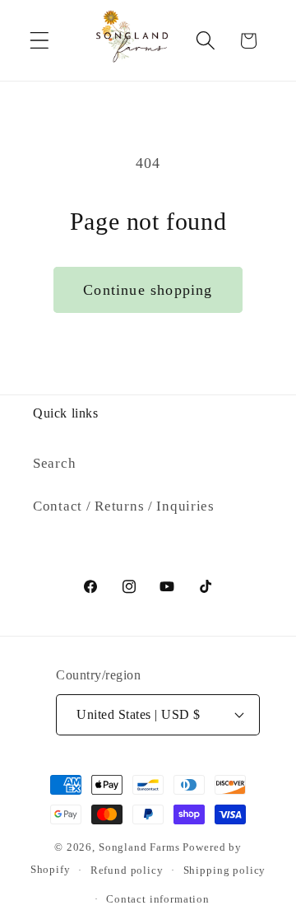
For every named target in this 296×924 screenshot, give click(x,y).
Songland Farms (139, 847)
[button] (40, 41)
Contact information (158, 899)
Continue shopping (147, 290)
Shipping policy (224, 870)
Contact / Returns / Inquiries (124, 506)
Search (54, 463)
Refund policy (127, 870)
